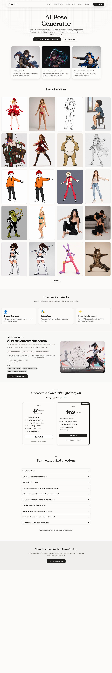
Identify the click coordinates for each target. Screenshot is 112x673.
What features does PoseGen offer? (34, 505)
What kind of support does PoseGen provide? (37, 511)
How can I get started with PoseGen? (34, 477)
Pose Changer (58, 4)
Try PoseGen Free (57, 561)
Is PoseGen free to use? (30, 482)
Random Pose (70, 4)
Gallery (80, 4)
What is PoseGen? (28, 471)
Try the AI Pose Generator (16, 376)
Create (49, 4)
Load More (56, 280)
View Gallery (72, 39)
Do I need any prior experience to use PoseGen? (38, 500)
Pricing (87, 4)
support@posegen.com (65, 530)
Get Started (98, 4)
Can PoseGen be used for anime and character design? (40, 488)
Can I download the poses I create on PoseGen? (38, 517)
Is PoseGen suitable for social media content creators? (40, 494)
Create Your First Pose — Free (48, 39)
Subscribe (73, 435)
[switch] (54, 398)
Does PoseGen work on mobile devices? (35, 523)
